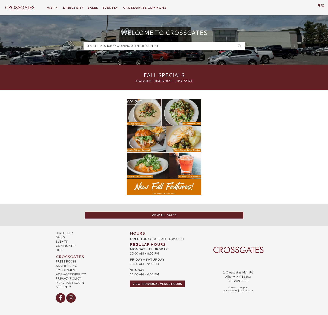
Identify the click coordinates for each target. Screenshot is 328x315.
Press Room (66, 261)
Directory (65, 233)
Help (59, 250)
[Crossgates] (238, 250)
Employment (66, 270)
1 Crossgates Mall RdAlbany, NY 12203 (238, 274)
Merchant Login (70, 282)
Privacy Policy (68, 278)
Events (62, 241)
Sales (60, 237)
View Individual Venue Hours (157, 284)
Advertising (66, 265)
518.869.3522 (238, 281)
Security (63, 287)
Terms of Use (246, 290)
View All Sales (164, 215)
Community (66, 245)
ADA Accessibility (71, 274)
